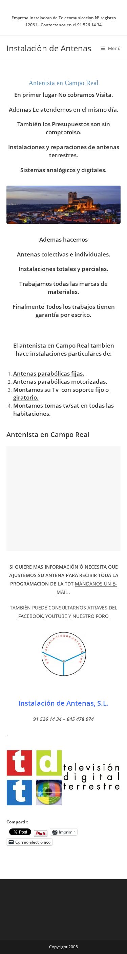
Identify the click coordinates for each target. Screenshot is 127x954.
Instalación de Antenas (48, 48)
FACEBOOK (30, 616)
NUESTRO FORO (90, 616)
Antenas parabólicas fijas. (48, 373)
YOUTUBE (56, 616)
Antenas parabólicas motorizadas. (60, 381)
